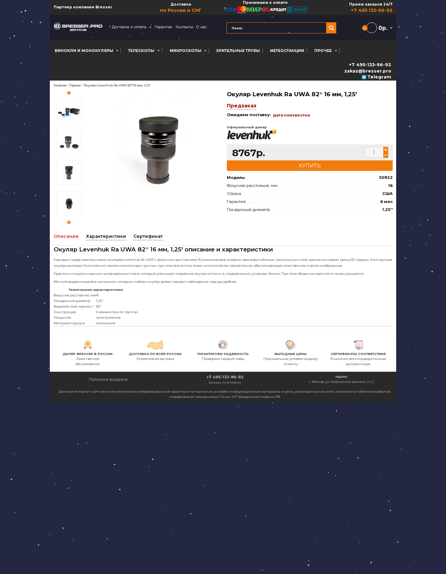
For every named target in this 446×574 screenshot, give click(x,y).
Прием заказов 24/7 (370, 7)
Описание (66, 236)
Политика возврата (108, 379)
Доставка (180, 7)
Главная (60, 85)
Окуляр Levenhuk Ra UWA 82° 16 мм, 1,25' (117, 85)
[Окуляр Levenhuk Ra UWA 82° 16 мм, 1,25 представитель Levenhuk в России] (158, 152)
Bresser (103, 7)
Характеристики (106, 236)
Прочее (75, 85)
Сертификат (148, 236)
